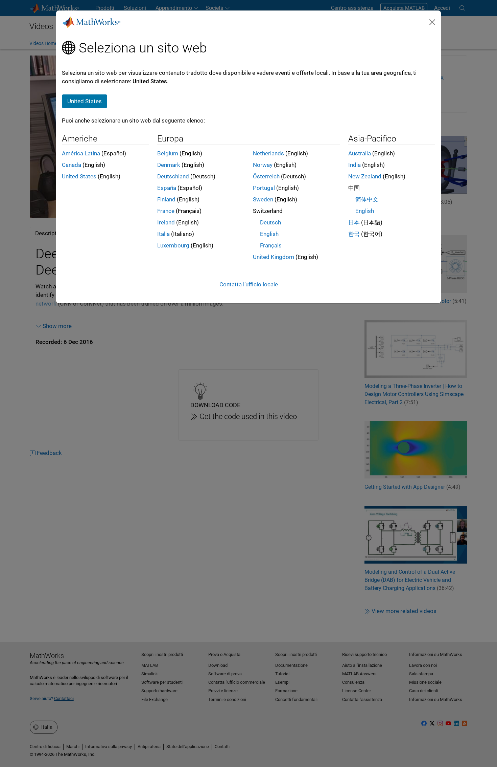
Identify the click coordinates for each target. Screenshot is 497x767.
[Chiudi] (432, 22)
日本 (354, 222)
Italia (163, 234)
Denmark (168, 164)
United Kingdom (273, 257)
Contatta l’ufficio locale (248, 284)
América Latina (81, 153)
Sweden (263, 199)
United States (79, 176)
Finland (166, 199)
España (166, 187)
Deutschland (173, 176)
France (165, 210)
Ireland (166, 222)
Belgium (167, 153)
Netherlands (268, 153)
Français (271, 245)
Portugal (264, 187)
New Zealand (364, 176)
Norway (263, 164)
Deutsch (270, 222)
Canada (71, 164)
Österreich (266, 176)
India (354, 164)
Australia (359, 153)
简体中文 (366, 199)
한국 (354, 234)
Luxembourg (173, 245)
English (269, 234)
